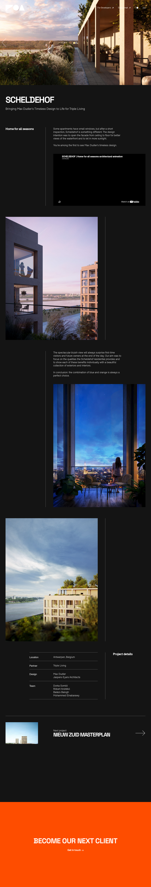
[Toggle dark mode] (136, 8)
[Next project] (147, 42)
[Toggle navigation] (144, 8)
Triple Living (59, 665)
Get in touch (74, 850)
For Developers (104, 7)
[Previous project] (4, 42)
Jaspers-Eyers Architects (66, 677)
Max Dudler (59, 673)
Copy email (123, 7)
